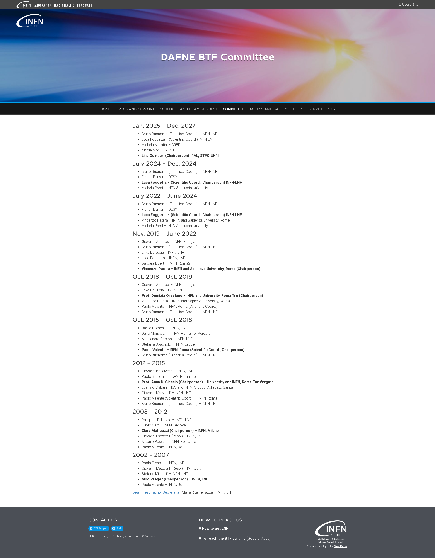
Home (105, 109)
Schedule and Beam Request (188, 109)
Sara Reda (340, 546)
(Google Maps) (235, 538)
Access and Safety (268, 109)
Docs (298, 109)
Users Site (410, 4)
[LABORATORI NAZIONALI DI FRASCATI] (24, 4)
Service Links (322, 109)
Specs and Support (135, 109)
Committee (233, 109)
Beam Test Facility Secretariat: (157, 492)
